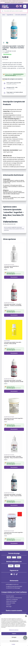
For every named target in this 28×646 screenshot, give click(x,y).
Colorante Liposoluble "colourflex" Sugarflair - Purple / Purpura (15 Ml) (13, 495)
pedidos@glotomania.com (12, 584)
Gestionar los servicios (13, 629)
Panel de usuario (10, 596)
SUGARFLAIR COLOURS (11, 51)
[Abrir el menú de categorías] (24, 6)
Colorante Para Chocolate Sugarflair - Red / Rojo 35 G (13, 533)
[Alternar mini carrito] (20, 6)
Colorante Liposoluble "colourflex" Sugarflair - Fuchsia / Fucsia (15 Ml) (12, 305)
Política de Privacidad (11, 601)
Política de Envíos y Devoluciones (14, 597)
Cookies (13, 644)
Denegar (14, 637)
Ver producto (14, 277)
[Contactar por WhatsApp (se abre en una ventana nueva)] (25, 638)
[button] (26, 616)
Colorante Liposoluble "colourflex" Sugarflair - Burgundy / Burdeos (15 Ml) (13, 381)
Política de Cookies (10, 603)
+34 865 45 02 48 (10, 586)
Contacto (8, 604)
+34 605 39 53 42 (10, 588)
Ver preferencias (14, 641)
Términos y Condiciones (12, 599)
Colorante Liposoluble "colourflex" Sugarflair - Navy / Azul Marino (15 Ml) (13, 457)
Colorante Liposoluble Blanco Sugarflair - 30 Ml (11, 267)
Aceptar (14, 633)
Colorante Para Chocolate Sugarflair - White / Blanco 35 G (13, 419)
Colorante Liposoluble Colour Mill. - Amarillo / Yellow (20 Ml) (13, 343)
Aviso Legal (8, 606)
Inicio (3, 14)
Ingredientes (10, 14)
